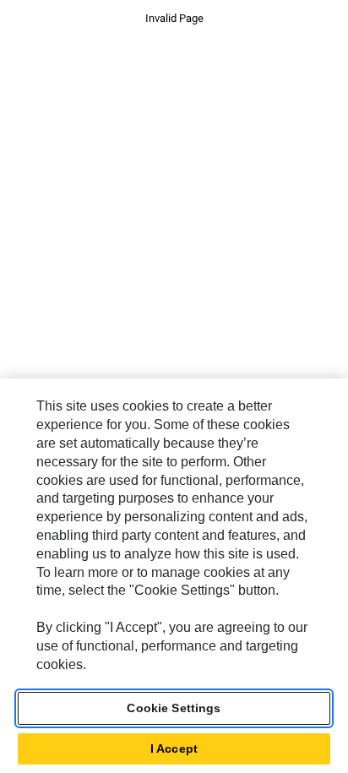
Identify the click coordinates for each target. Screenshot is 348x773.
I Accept (174, 748)
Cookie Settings (173, 708)
